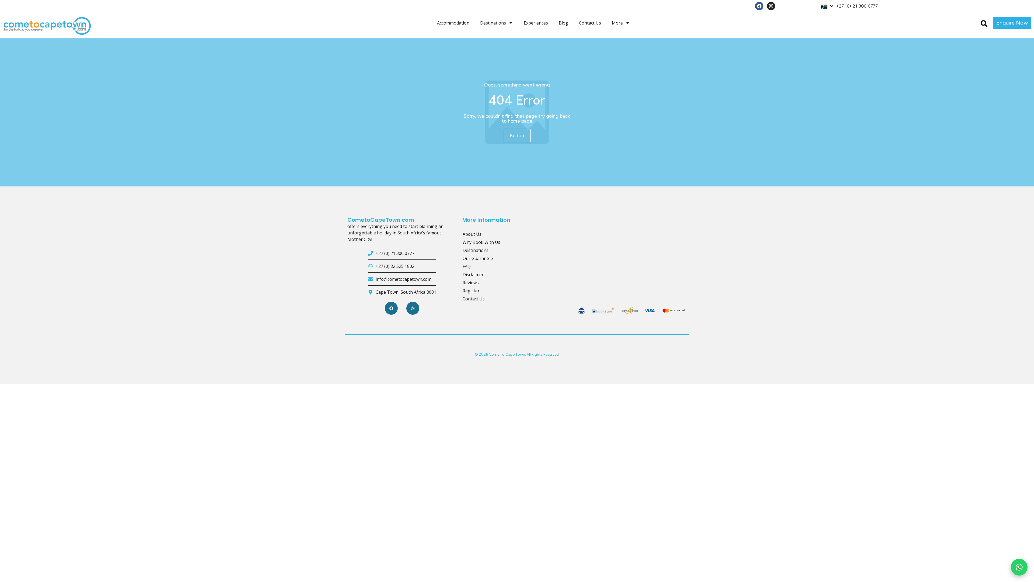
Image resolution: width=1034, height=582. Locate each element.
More (617, 23)
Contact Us (590, 23)
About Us (472, 234)
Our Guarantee (478, 258)
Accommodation (453, 23)
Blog (563, 23)
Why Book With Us (481, 242)
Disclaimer (473, 275)
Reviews (471, 283)
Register (471, 291)
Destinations (493, 23)
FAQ (467, 266)
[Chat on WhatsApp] (1019, 567)
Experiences (536, 23)
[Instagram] (771, 6)
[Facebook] (759, 6)
